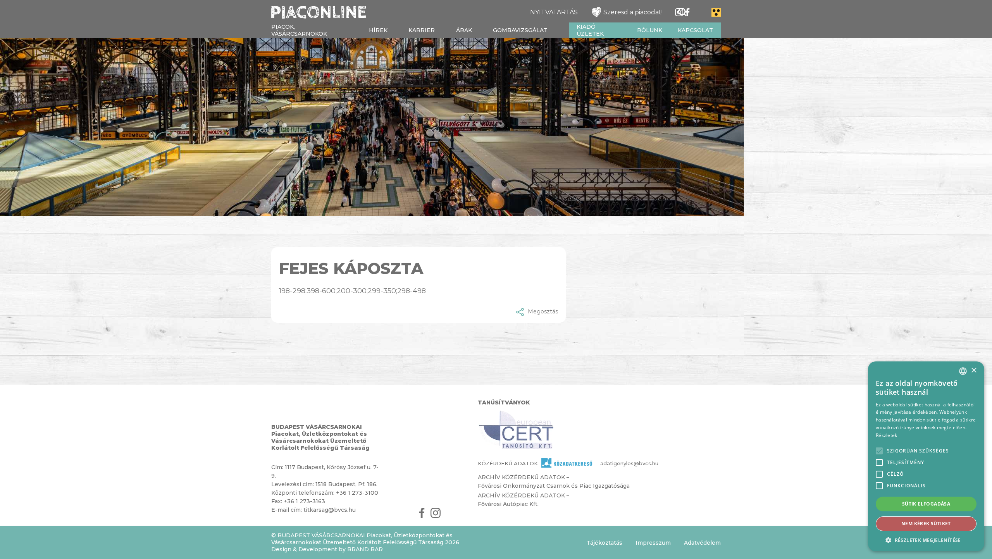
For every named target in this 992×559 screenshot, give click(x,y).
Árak (464, 30)
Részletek (886, 435)
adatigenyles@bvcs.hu (615, 463)
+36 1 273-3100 (357, 492)
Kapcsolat (695, 30)
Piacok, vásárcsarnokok (299, 30)
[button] (926, 540)
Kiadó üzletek (590, 30)
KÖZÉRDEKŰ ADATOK (508, 463)
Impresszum (653, 542)
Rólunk (649, 30)
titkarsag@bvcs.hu (329, 509)
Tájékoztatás (604, 542)
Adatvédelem (702, 542)
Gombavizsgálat (520, 30)
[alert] (926, 456)
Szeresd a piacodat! (633, 12)
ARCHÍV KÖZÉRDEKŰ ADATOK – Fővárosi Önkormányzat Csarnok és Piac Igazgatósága (554, 481)
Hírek (378, 30)
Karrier (421, 30)
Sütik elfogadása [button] (926, 504)
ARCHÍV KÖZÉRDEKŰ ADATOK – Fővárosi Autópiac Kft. (523, 499)
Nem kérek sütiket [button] (926, 523)
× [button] (973, 370)
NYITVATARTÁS (554, 12)
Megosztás (543, 311)
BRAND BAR (365, 549)
